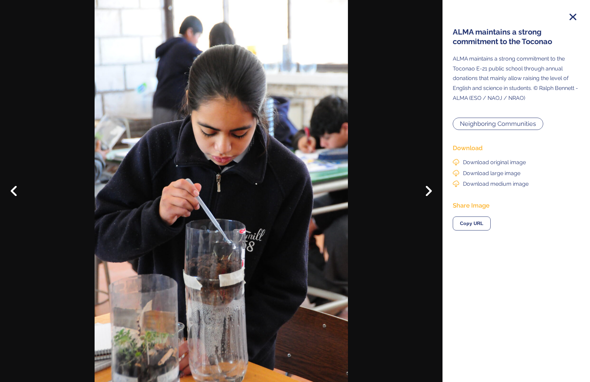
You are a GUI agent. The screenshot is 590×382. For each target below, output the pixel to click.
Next (423, 193)
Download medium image (496, 184)
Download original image (494, 162)
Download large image (491, 173)
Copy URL (471, 223)
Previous (18, 185)
